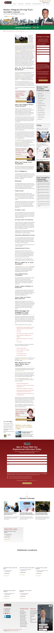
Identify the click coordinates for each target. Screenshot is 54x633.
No (25, 318)
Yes (28, 318)
